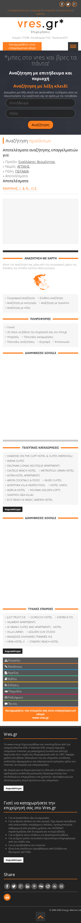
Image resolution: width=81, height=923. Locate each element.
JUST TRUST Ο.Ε (16, 617)
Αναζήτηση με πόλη (18, 307)
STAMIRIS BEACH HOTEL (44, 641)
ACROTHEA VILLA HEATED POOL (26, 485)
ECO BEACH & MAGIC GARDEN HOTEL (30, 499)
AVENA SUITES (15, 461)
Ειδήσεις (13, 685)
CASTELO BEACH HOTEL (21, 470)
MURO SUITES (53, 480)
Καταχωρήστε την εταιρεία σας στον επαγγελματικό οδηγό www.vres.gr (40, 714)
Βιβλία (12, 679)
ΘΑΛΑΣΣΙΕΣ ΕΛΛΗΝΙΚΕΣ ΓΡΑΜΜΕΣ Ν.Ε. (30, 636)
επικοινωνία (65, 10)
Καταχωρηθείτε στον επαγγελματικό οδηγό (22, 46)
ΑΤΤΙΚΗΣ (23, 166)
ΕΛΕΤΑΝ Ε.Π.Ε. (65, 617)
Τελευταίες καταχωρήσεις (38, 337)
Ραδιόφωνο (15, 697)
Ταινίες (12, 703)
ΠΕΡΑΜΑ (22, 171)
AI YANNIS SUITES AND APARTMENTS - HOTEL (34, 627)
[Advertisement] (40, 221)
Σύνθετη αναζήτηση (51, 298)
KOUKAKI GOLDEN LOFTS (45, 490)
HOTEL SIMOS (58, 485)
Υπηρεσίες (13, 337)
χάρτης (41, 13)
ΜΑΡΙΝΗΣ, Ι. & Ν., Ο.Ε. (20, 188)
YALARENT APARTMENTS (21, 622)
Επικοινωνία (62, 342)
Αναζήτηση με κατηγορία (21, 303)
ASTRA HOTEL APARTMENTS (23, 475)
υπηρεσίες (50, 10)
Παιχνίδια (14, 691)
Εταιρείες (14, 660)
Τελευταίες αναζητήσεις (21, 342)
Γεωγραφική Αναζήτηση (21, 298)
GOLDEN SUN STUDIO (41, 632)
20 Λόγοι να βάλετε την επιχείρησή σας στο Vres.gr (37, 332)
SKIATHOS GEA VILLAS (20, 495)
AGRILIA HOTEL (16, 490)
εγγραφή (37, 10)
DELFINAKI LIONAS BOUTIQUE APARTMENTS (33, 465)
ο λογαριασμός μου (19, 10)
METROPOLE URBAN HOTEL (57, 470)
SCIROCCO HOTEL (41, 617)
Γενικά (11, 327)
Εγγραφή (45, 342)
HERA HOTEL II (16, 641)
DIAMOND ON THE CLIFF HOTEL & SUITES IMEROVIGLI (40, 456)
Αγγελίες (13, 673)
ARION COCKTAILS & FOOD (23, 480)
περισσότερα (13, 509)
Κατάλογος (14, 666)
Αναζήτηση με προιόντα (55, 303)
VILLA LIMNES (15, 632)
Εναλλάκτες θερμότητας (36, 161)
